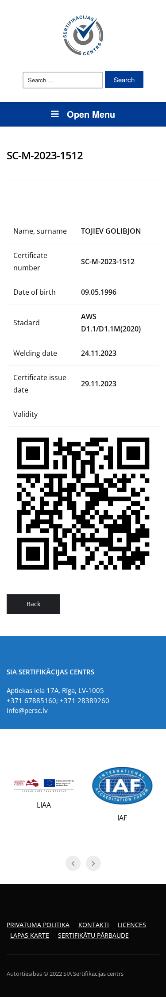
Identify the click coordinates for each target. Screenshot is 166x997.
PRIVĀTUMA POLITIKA (38, 924)
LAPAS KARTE (29, 935)
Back (33, 604)
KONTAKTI (93, 924)
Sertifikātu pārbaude (93, 935)
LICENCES (132, 924)
